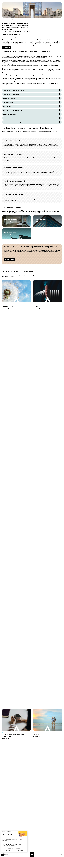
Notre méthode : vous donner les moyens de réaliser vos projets (15, 23)
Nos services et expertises (10, 37)
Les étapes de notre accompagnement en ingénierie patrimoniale (15, 27)
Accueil (4, 37)
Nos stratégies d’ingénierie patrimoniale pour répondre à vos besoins (16, 25)
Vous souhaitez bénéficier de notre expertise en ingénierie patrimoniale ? (16, 31)
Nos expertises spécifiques (7, 29)
